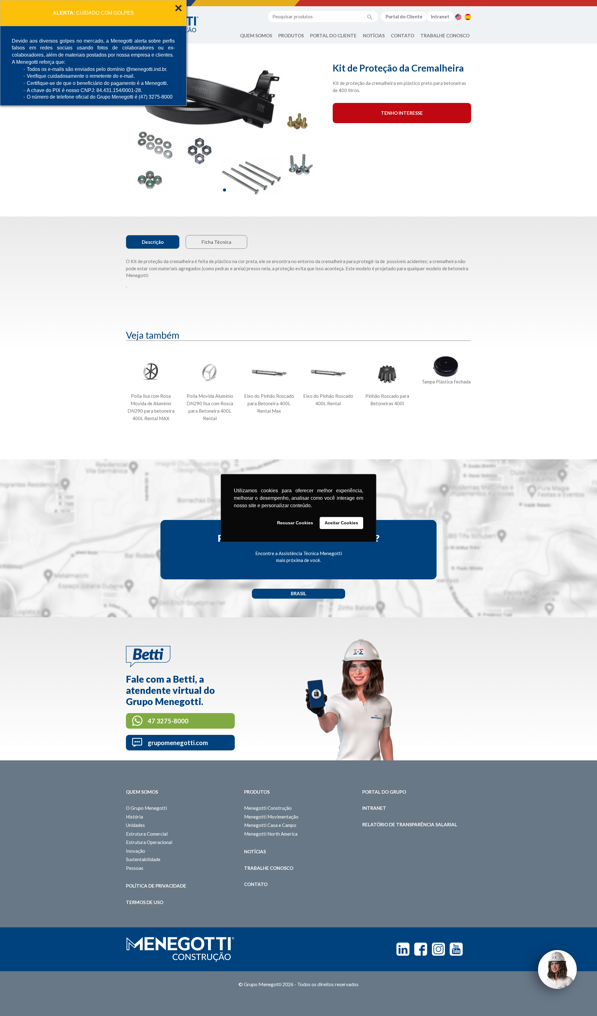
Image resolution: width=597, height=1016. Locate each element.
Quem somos (142, 792)
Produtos (291, 35)
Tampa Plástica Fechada (446, 381)
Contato (402, 35)
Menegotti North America (271, 834)
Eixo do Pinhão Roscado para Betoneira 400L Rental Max (269, 403)
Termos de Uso (144, 902)
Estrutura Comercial (147, 834)
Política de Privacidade (156, 885)
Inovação (135, 851)
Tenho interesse (402, 113)
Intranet (440, 16)
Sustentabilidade (143, 859)
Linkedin (403, 949)
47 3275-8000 (168, 721)
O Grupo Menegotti (146, 808)
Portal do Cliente (404, 16)
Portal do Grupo (384, 792)
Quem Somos (256, 35)
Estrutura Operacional (149, 842)
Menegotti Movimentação (271, 816)
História (134, 816)
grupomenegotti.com (178, 742)
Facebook (420, 949)
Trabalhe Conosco (445, 35)
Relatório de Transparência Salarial (409, 824)
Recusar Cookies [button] (295, 523)
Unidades (135, 825)
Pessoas (134, 868)
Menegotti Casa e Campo (270, 825)
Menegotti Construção (268, 808)
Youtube (456, 949)
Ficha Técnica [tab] (216, 242)
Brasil (298, 593)
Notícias (374, 35)
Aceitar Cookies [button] (341, 523)
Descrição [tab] (153, 242)
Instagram (438, 949)
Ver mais (151, 433)
